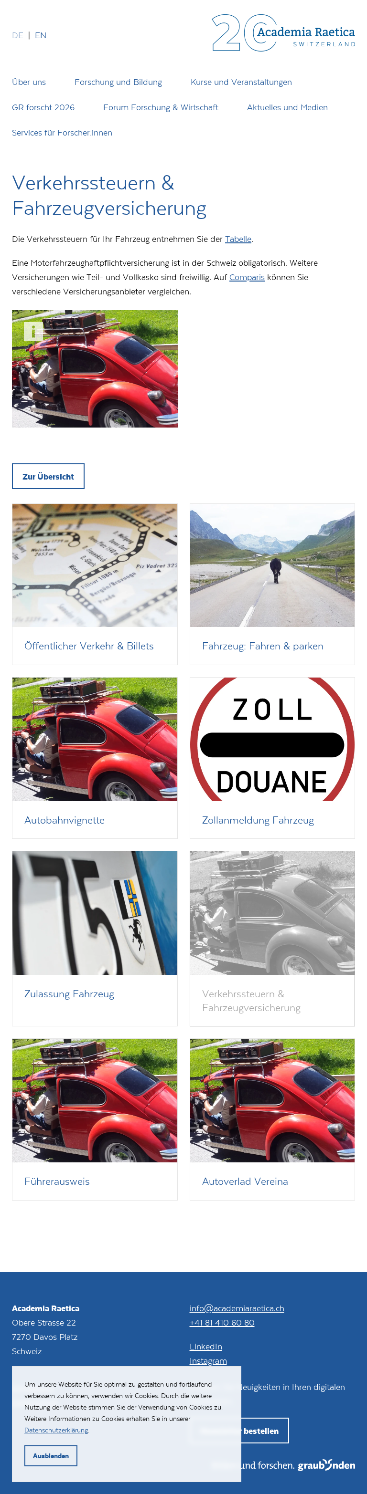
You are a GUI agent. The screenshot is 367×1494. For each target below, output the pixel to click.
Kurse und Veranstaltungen (241, 81)
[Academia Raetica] (283, 34)
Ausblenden (51, 1455)
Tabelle (238, 238)
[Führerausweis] (94, 1119)
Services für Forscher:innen (62, 132)
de (17, 35)
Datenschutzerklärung (56, 1429)
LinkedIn (206, 1346)
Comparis (247, 276)
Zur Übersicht (48, 476)
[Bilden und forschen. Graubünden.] (283, 1467)
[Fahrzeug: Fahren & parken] (272, 584)
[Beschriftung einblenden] (33, 331)
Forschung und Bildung (118, 81)
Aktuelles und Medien (287, 107)
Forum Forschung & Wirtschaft (160, 107)
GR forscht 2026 (43, 107)
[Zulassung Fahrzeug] (94, 938)
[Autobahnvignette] (94, 758)
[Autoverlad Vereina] (272, 1119)
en (40, 35)
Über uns (29, 81)
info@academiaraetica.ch (237, 1308)
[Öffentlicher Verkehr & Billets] (94, 584)
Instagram (208, 1360)
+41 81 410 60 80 (222, 1322)
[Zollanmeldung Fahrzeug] (272, 758)
